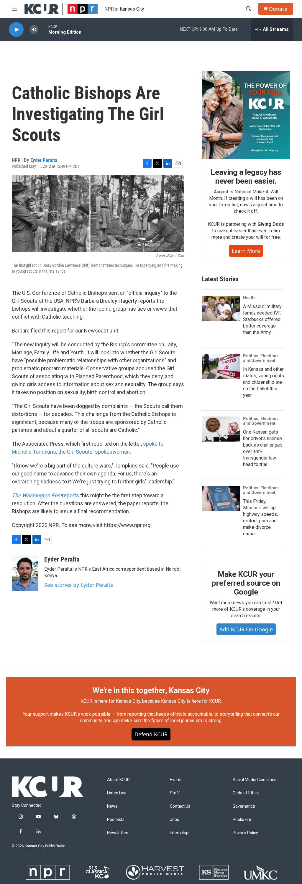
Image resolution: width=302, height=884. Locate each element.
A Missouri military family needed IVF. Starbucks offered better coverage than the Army (262, 319)
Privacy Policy (245, 833)
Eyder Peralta (43, 160)
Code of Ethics (246, 793)
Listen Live (117, 793)
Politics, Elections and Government (261, 358)
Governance (244, 806)
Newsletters (118, 833)
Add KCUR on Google (246, 629)
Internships (180, 833)
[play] (16, 29)
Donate (278, 9)
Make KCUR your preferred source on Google (246, 583)
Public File (242, 819)
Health (249, 297)
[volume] (34, 29)
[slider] (43, 29)
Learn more (246, 250)
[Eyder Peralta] (25, 573)
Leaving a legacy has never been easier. (246, 176)
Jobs (174, 819)
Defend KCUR (151, 734)
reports (45, 495)
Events (176, 780)
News (112, 806)
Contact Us (180, 806)
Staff (175, 793)
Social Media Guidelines (254, 780)
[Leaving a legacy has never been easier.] (246, 115)
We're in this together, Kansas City (151, 690)
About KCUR (118, 780)
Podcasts (115, 819)
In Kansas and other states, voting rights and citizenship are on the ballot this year (263, 382)
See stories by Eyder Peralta (79, 584)
